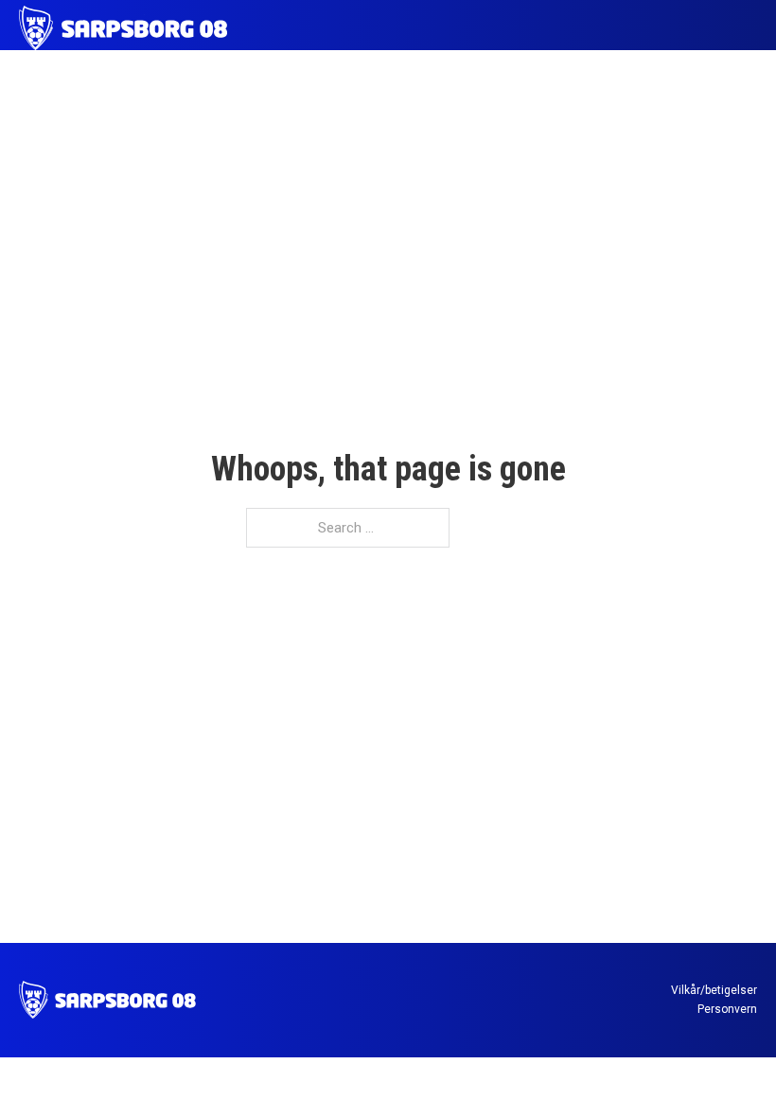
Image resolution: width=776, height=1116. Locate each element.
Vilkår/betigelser (714, 990)
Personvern (727, 1009)
